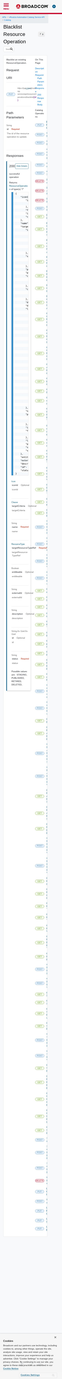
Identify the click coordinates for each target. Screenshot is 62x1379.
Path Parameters (40, 81)
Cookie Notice (10, 1368)
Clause (14, 502)
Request (39, 75)
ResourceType (18, 544)
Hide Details (22, 166)
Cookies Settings (30, 1375)
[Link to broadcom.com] (32, 6)
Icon (13, 481)
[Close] (55, 1337)
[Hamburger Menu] (6, 5)
